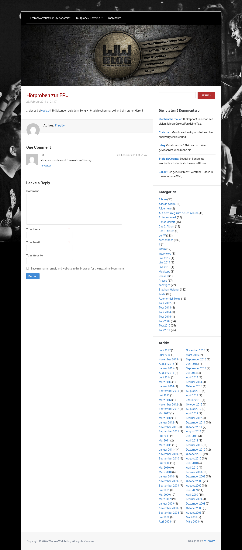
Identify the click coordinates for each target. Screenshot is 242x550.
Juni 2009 (192, 490)
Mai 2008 (191, 517)
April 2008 (165, 521)
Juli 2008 (164, 517)
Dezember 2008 (195, 503)
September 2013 (169, 390)
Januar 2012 (166, 422)
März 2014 (165, 382)
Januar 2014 (166, 386)
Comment (32, 191)
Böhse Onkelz (167, 221)
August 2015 (166, 363)
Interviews (165, 253)
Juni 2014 (165, 377)
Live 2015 (164, 267)
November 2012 (168, 404)
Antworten (46, 165)
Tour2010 (164, 325)
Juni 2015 (192, 363)
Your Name (33, 229)
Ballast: (163, 171)
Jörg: (162, 145)
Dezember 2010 (195, 449)
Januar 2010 (166, 476)
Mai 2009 (164, 494)
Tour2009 (164, 321)
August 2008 (193, 512)
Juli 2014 (191, 372)
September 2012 (169, 408)
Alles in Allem (167, 203)
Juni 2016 (165, 354)
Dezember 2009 (195, 476)
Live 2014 (164, 262)
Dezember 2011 (195, 422)
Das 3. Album (167, 231)
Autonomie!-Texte (170, 298)
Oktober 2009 (194, 481)
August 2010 (193, 458)
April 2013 (192, 395)
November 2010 (168, 453)
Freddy (60, 125)
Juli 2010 (164, 463)
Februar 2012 (194, 418)
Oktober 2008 (194, 508)
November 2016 (195, 350)
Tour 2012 (165, 303)
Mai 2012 (164, 413)
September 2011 (169, 431)
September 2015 (196, 359)
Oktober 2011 (194, 427)
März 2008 (192, 521)
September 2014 (196, 368)
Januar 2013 (193, 400)
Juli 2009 (164, 490)
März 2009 (165, 499)
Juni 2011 (192, 436)
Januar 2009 (166, 503)
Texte (162, 294)
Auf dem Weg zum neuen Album (178, 213)
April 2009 (192, 494)
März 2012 (165, 418)
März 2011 (165, 445)
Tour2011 (164, 330)
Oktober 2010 (194, 453)
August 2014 (166, 372)
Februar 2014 (194, 382)
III (160, 244)
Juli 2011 (164, 436)
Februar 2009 (194, 499)
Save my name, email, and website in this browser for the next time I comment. (78, 268)
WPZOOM (209, 540)
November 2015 (168, 359)
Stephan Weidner (169, 289)
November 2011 (168, 427)
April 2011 (192, 440)
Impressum (114, 18)
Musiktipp (164, 271)
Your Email (33, 242)
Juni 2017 (165, 350)
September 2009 (169, 485)
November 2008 (168, 508)
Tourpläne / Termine (88, 18)
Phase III (164, 276)
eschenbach (166, 239)
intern (162, 249)
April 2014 (192, 377)
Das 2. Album (167, 226)
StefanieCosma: (169, 158)
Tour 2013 (165, 307)
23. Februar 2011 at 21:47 (132, 155)
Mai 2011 (164, 440)
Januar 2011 (166, 449)
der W (162, 235)
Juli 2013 (164, 395)
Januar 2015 (166, 368)
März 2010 (165, 472)
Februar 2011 (194, 445)
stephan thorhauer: (171, 119)
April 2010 (192, 467)
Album (163, 199)
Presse (163, 280)
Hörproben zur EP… (47, 95)
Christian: (165, 132)
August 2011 (193, 431)
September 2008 (169, 512)
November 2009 (168, 481)
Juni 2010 (192, 463)
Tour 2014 (165, 312)
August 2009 (193, 485)
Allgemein (165, 208)
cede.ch (45, 110)
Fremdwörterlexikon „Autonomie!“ (50, 18)
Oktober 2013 (194, 386)
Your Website (34, 255)
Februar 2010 (194, 472)
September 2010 (169, 458)
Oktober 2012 (194, 404)
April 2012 (192, 413)
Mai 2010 (164, 467)
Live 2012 (164, 258)
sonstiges (164, 285)
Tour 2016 (165, 316)
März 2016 (192, 354)
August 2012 (193, 408)
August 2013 (193, 390)
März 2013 (165, 400)
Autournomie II (167, 217)
